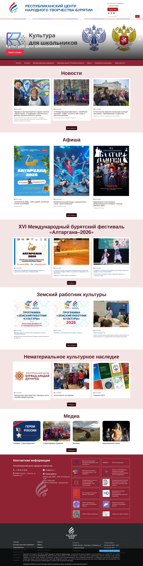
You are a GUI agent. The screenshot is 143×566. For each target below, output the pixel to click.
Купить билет (112, 9)
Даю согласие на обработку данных (109, 550)
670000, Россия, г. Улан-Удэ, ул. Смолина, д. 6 (24, 474)
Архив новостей (120, 63)
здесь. (71, 560)
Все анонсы (71, 215)
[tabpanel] (71, 39)
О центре (27, 63)
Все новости (71, 128)
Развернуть (71, 450)
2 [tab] (63, 57)
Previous (3, 39)
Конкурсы (40, 547)
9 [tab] (80, 57)
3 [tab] (65, 57)
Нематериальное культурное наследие (19, 548)
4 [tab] (68, 57)
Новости (18, 63)
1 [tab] (60, 57)
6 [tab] (73, 57)
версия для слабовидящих (116, 3)
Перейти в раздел (14, 52)
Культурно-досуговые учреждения (43, 63)
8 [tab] (78, 57)
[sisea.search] (137, 16)
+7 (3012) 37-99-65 (113, 6)
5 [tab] (70, 57)
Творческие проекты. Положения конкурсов (70, 63)
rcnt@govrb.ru (50, 470)
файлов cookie (66, 554)
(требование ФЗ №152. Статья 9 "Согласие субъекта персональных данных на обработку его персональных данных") (55, 564)
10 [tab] (82, 57)
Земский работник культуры (103, 63)
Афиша (89, 63)
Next (139, 39)
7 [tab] (75, 57)
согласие (51, 554)
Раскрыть (71, 283)
